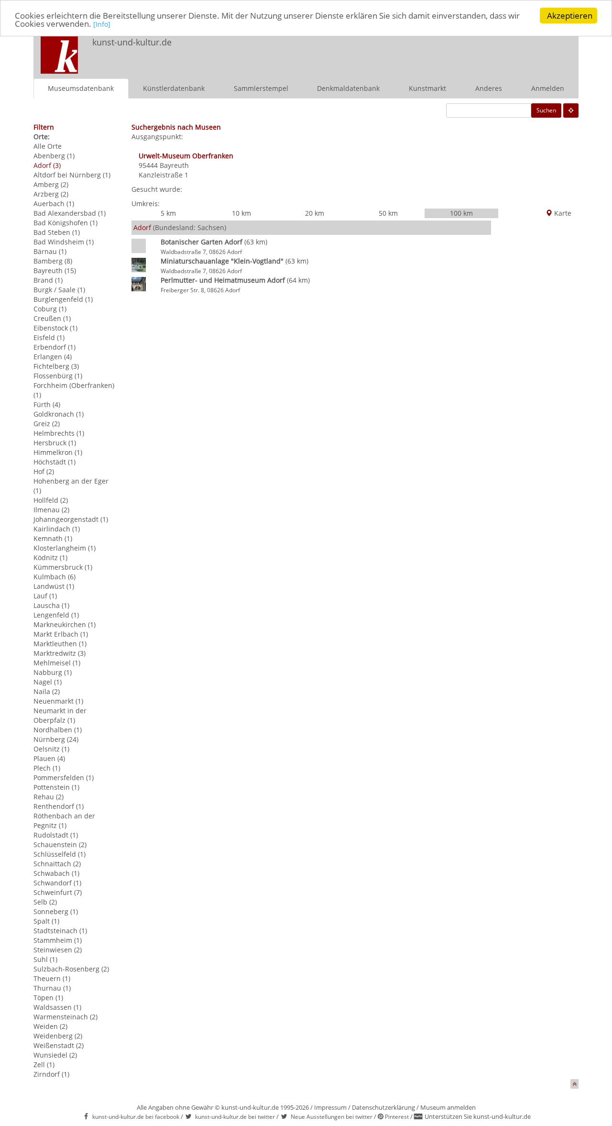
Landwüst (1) (53, 586)
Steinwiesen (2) (57, 949)
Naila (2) (46, 691)
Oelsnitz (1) (51, 748)
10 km (241, 213)
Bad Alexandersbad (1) (69, 213)
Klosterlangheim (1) (64, 547)
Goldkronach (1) (58, 414)
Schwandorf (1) (57, 882)
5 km (168, 213)
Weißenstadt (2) (58, 1045)
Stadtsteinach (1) (60, 930)
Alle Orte (47, 146)
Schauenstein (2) (60, 844)
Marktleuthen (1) (60, 643)
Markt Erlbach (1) (60, 634)
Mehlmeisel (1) (56, 662)
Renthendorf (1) (58, 806)
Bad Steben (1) (56, 232)
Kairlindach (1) (56, 528)
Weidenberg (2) (57, 1035)
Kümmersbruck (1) (62, 567)
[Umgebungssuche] (571, 110)
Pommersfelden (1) (63, 777)
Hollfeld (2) (50, 500)
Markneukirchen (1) (64, 624)
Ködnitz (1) (50, 557)
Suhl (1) (45, 959)
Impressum (330, 1107)
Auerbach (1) (53, 203)
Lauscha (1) (51, 605)
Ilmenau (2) (51, 509)
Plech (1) (46, 768)
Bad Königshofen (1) (65, 222)
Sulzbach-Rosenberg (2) (71, 968)
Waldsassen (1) (57, 1007)
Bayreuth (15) (54, 270)
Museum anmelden (448, 1107)
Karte (561, 213)
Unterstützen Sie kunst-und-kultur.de (478, 1116)
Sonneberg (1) (55, 911)
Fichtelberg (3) (56, 366)
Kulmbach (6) (54, 576)
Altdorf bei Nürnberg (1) (71, 174)
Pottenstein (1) (56, 787)
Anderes (488, 88)
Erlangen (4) (52, 356)
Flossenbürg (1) (57, 375)
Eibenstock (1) (55, 327)
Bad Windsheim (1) (63, 241)
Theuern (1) (51, 978)
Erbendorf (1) (54, 347)
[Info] (101, 24)
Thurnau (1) (52, 988)
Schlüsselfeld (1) (59, 854)
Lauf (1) (45, 595)
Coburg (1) (49, 308)
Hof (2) (43, 471)
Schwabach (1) (56, 873)
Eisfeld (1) (49, 337)
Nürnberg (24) (55, 739)
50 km (388, 213)
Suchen (546, 110)
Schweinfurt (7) (57, 892)
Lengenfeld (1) (56, 614)
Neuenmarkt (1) (58, 701)
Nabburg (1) (52, 672)
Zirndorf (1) (51, 1074)
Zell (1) (44, 1064)
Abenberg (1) (54, 155)
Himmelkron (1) (57, 452)
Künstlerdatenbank (174, 88)
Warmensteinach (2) (65, 1016)
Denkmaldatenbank (348, 88)
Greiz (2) (46, 423)
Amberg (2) (50, 184)
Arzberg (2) (50, 194)
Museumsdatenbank (81, 88)
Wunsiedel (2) (55, 1055)
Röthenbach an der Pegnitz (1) (64, 820)
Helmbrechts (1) (58, 433)
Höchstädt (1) (54, 461)
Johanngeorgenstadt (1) (70, 519)
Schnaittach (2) (57, 863)
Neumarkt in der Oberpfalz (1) (60, 715)
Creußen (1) (52, 318)
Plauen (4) (49, 758)
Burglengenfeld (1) (63, 299)
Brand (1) (48, 280)
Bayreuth (174, 165)
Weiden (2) (50, 1026)
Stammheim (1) (57, 940)
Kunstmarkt (427, 88)
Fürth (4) (46, 404)
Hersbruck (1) (54, 442)
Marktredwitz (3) (59, 653)
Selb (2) (45, 901)
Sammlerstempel (261, 88)
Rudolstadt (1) (55, 834)
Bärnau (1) (49, 251)
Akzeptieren (569, 15)
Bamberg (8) (52, 260)
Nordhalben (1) (57, 729)
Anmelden (547, 88)
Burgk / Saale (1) (59, 289)
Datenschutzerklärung (383, 1107)
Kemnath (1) (52, 538)
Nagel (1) (47, 681)
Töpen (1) (48, 997)
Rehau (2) (48, 796)
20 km (314, 213)
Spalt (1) (46, 921)
